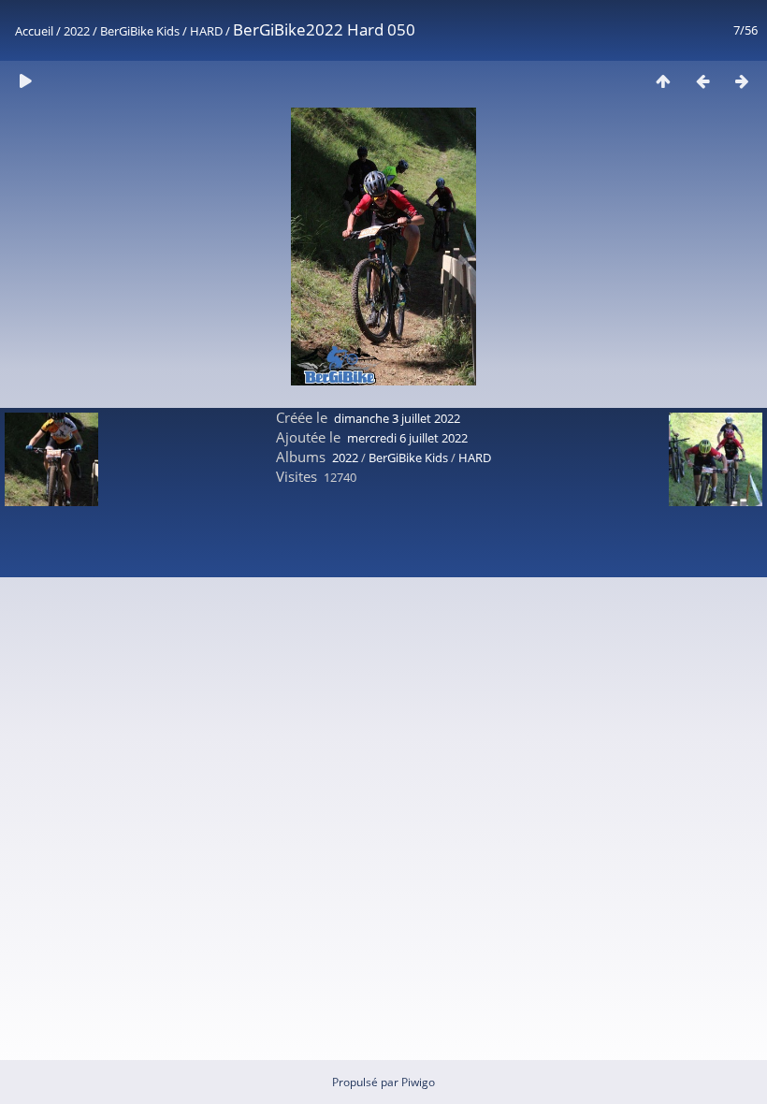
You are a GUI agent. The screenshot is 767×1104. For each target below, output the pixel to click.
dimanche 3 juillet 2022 (397, 418)
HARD (206, 30)
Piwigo (418, 1082)
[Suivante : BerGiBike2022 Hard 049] (741, 81)
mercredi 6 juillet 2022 (407, 437)
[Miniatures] (663, 81)
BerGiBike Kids (140, 30)
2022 (77, 30)
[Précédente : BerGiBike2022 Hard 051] (702, 81)
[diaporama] (25, 81)
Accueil (34, 30)
